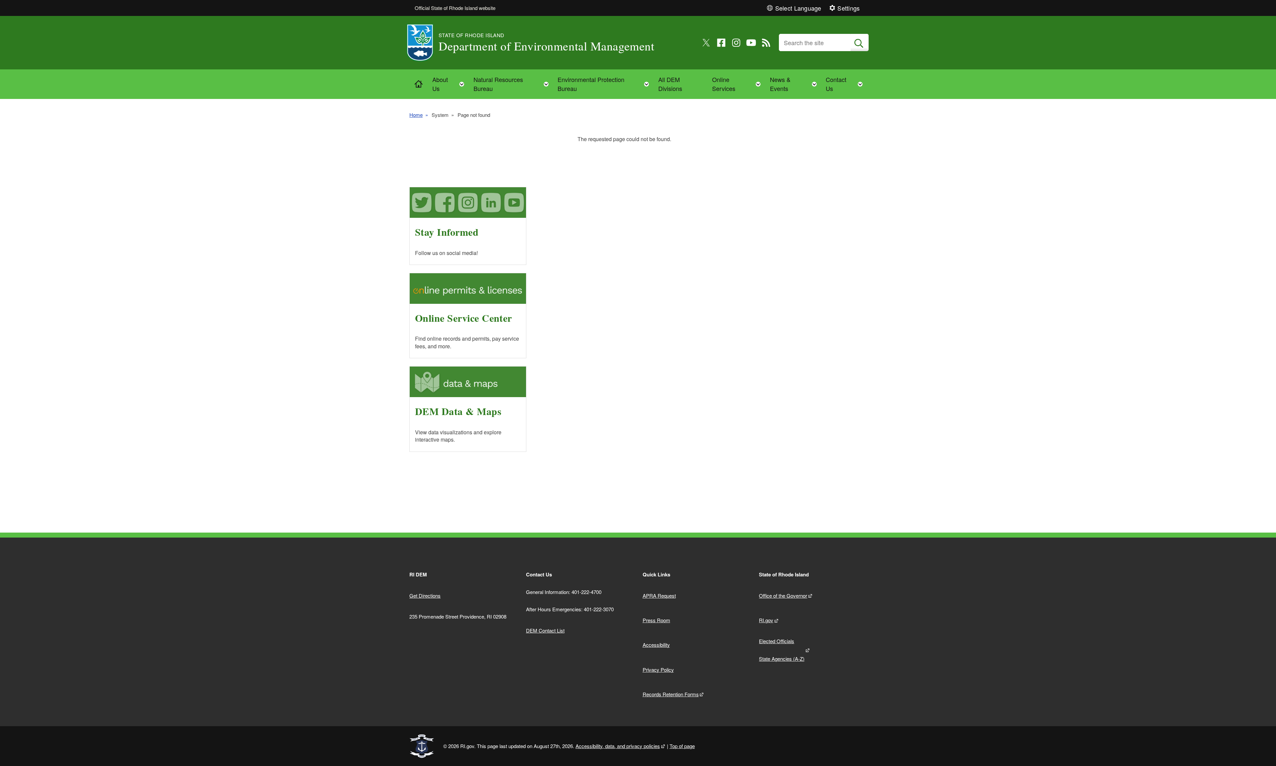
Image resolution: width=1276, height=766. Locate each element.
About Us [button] (450, 84)
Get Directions (425, 595)
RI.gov (766, 620)
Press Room (656, 620)
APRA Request (659, 595)
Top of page (682, 745)
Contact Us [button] (846, 84)
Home (416, 114)
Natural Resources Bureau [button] (513, 84)
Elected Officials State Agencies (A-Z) (781, 650)
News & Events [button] (795, 84)
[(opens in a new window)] (706, 42)
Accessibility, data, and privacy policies (618, 745)
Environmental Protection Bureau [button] (605, 84)
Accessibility (656, 644)
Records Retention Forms (671, 694)
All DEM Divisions (670, 84)
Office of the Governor (783, 595)
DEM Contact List (545, 630)
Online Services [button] (738, 84)
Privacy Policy (658, 669)
